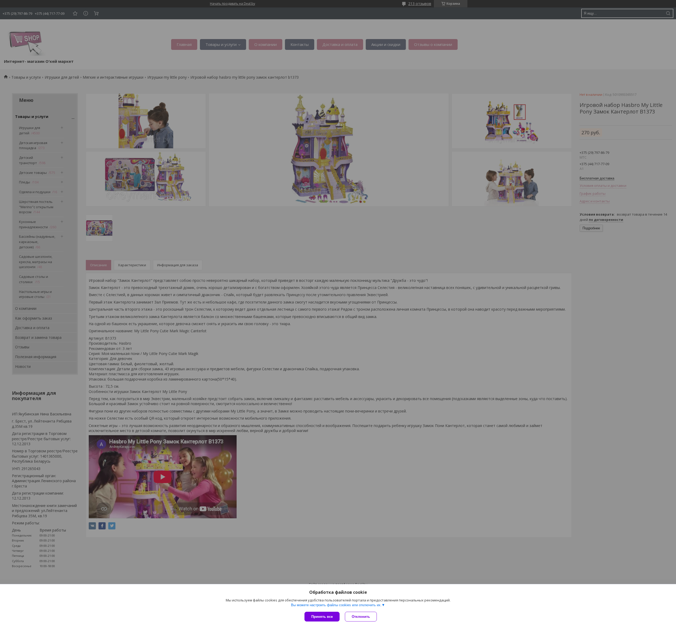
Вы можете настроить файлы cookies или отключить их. (336, 605)
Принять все (322, 617)
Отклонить (361, 617)
